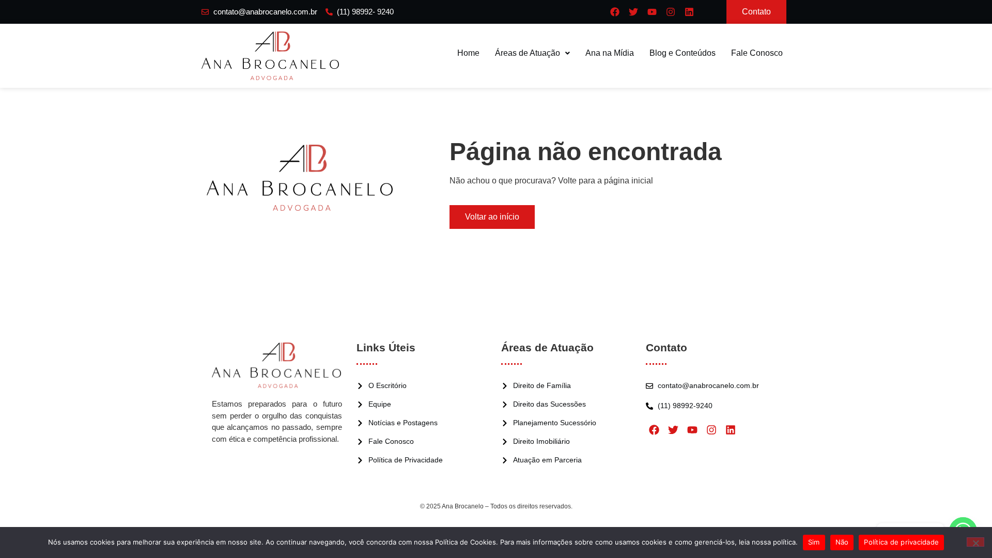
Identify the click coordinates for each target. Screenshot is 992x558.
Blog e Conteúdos (682, 53)
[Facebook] (614, 12)
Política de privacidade (901, 542)
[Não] (975, 542)
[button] (532, 53)
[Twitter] (633, 12)
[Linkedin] (689, 12)
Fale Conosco (757, 53)
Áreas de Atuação (527, 53)
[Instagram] (670, 12)
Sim (814, 542)
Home (468, 53)
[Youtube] (652, 12)
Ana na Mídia (609, 53)
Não (842, 542)
